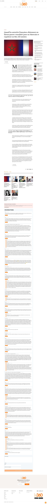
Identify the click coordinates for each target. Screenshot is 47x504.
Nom (5, 464)
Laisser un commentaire (18, 470)
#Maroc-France (6, 171)
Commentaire (6, 456)
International (5, 494)
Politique (5, 492)
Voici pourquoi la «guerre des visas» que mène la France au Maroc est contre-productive (20, 96)
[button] (45, 502)
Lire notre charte (7, 207)
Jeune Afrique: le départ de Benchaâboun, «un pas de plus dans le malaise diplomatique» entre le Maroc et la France (20, 131)
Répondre (6, 238)
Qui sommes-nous (13, 492)
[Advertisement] (19, 17)
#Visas (10, 171)
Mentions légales (28, 492)
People (4, 497)
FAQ (19, 492)
